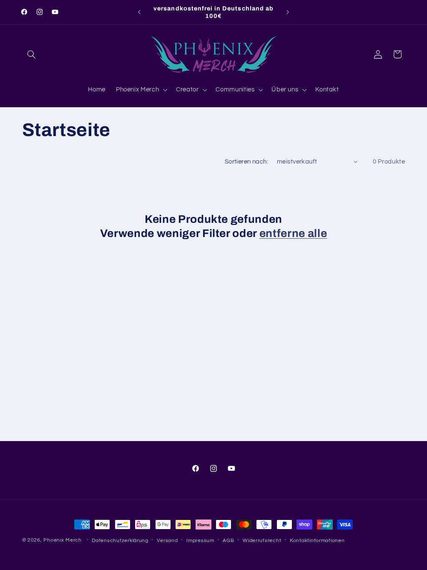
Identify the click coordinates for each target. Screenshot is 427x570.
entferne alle (293, 233)
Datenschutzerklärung (120, 540)
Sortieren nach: (246, 162)
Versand (167, 540)
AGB (228, 540)
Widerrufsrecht (262, 540)
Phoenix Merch (62, 540)
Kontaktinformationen (317, 540)
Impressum (200, 540)
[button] (31, 54)
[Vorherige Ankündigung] (139, 12)
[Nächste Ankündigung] (288, 12)
